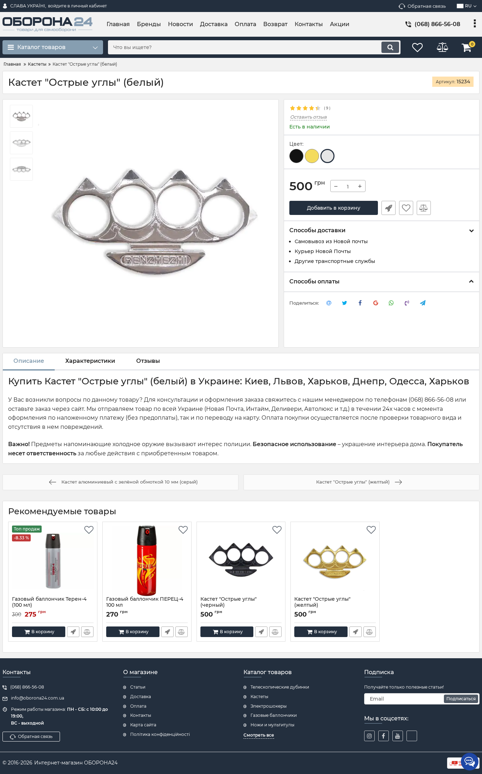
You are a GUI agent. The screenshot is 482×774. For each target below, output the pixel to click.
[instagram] (369, 736)
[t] (411, 736)
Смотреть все (258, 735)
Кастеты (259, 696)
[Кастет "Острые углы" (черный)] (241, 561)
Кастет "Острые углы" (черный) (228, 605)
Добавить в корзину (333, 208)
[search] (390, 47)
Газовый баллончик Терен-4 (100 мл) (49, 605)
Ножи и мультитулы (272, 724)
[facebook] (383, 736)
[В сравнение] (424, 208)
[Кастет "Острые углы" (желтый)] (335, 561)
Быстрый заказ (388, 208)
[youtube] (397, 736)
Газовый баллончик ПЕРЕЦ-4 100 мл (144, 605)
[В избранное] (406, 208)
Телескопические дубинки (280, 687)
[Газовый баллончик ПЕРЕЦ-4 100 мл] (147, 561)
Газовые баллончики (274, 715)
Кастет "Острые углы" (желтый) (322, 605)
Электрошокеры (269, 706)
